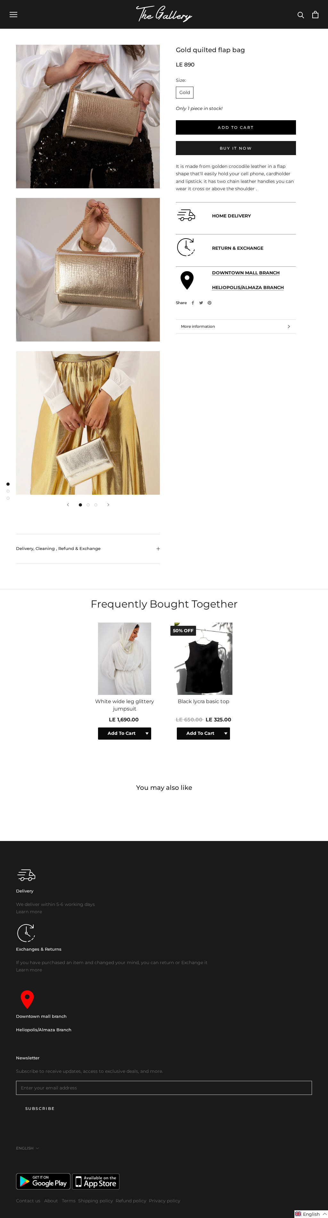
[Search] (301, 14)
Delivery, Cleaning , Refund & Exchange (58, 548)
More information (198, 326)
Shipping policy (95, 1201)
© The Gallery (28, 1162)
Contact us (29, 1201)
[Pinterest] (209, 303)
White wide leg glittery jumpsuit (124, 704)
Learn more (29, 912)
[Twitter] (201, 303)
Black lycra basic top (203, 701)
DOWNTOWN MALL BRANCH (246, 273)
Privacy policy (164, 1201)
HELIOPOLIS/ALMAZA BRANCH (248, 287)
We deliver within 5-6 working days (55, 904)
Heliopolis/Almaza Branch (43, 1029)
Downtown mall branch (41, 1016)
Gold (184, 92)
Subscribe (40, 1108)
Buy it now (236, 148)
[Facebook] (193, 303)
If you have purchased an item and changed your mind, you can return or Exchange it (112, 962)
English (25, 1148)
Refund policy (131, 1201)
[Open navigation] (13, 14)
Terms (69, 1201)
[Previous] (68, 504)
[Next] (108, 504)
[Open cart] (315, 14)
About (51, 1201)
